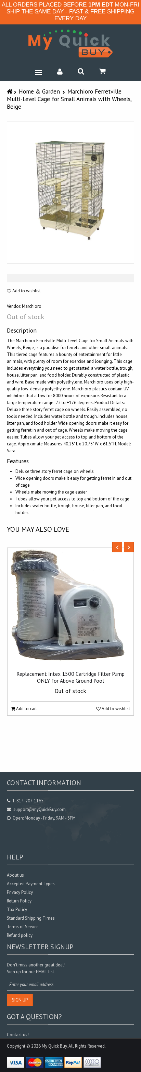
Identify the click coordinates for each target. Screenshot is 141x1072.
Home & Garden (39, 91)
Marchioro (31, 306)
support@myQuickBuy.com (39, 809)
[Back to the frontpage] (10, 91)
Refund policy (20, 935)
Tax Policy (17, 909)
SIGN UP (20, 1000)
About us (15, 875)
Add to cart (26, 709)
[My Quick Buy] (70, 43)
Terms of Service (23, 927)
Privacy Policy (20, 892)
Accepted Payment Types (31, 884)
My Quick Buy (54, 1046)
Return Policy (19, 901)
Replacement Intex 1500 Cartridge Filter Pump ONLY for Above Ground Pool (70, 677)
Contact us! (18, 1035)
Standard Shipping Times (31, 918)
